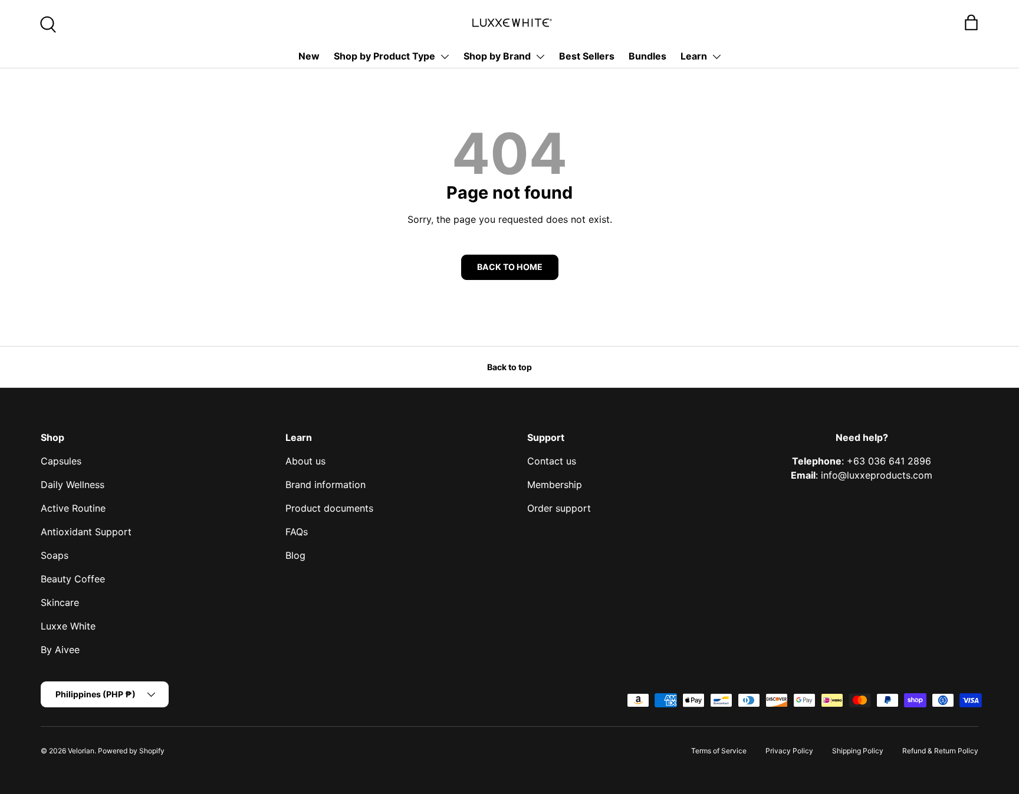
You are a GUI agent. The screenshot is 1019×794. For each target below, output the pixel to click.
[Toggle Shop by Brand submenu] (540, 57)
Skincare (60, 602)
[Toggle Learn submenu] (716, 57)
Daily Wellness (72, 484)
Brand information (325, 484)
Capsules (61, 461)
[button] (971, 22)
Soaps (54, 555)
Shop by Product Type (384, 56)
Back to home (510, 267)
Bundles (647, 56)
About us (305, 461)
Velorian (81, 750)
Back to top (509, 367)
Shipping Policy (857, 750)
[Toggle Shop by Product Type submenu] (445, 57)
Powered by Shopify (131, 750)
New (309, 56)
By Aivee (60, 649)
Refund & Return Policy (940, 750)
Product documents (329, 508)
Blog (295, 555)
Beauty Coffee (73, 579)
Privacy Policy (789, 750)
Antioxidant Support (86, 532)
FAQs (296, 532)
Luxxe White (68, 626)
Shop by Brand (497, 56)
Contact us (551, 461)
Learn (694, 56)
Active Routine (73, 508)
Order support (559, 508)
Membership (554, 484)
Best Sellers (586, 56)
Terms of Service (719, 750)
